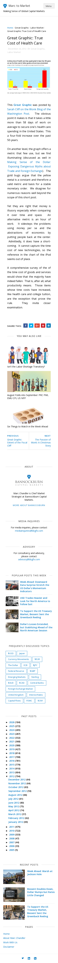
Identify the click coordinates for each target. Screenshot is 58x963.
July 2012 (13, 798)
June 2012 (14, 802)
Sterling (35, 677)
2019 (12, 749)
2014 (12, 768)
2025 (12, 726)
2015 (12, 764)
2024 (12, 730)
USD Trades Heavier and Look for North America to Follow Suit (35, 601)
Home (10, 27)
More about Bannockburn (29, 505)
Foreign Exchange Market (20, 688)
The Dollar (13, 665)
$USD (11, 653)
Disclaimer (8, 946)
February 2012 (16, 818)
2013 (12, 772)
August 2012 (15, 794)
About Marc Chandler (14, 938)
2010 (12, 830)
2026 (12, 722)
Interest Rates (36, 694)
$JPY (35, 665)
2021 (12, 741)
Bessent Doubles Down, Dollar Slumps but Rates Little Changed (41, 892)
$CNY (40, 700)
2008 (12, 838)
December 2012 (17, 779)
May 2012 (14, 806)
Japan (22, 653)
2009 (12, 834)
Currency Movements (18, 659)
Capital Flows (14, 700)
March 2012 (15, 814)
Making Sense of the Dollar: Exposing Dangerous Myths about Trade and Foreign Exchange (29, 166)
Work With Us (10, 942)
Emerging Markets (17, 677)
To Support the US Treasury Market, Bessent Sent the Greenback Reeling (36, 614)
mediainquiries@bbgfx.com (29, 530)
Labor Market (37, 27)
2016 (12, 760)
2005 (12, 849)
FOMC (29, 700)
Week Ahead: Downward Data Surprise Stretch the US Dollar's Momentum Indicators (34, 586)
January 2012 (16, 821)
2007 (12, 842)
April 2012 (14, 810)
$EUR (37, 659)
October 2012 (16, 787)
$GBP (32, 671)
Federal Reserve (16, 671)
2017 (12, 757)
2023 (12, 733)
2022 (12, 737)
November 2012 (17, 783)
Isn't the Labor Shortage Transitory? (26, 366)
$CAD (21, 682)
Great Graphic (22, 27)
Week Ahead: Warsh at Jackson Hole (40, 873)
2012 (12, 776)
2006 (12, 846)
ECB (25, 665)
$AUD (11, 682)
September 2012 (17, 791)
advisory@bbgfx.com (29, 559)
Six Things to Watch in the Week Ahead (27, 426)
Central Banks (37, 682)
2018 (12, 753)
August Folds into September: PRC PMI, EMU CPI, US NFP (27, 397)
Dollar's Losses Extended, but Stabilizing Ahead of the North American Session (36, 627)
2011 (12, 826)
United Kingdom (16, 694)
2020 (12, 745)
